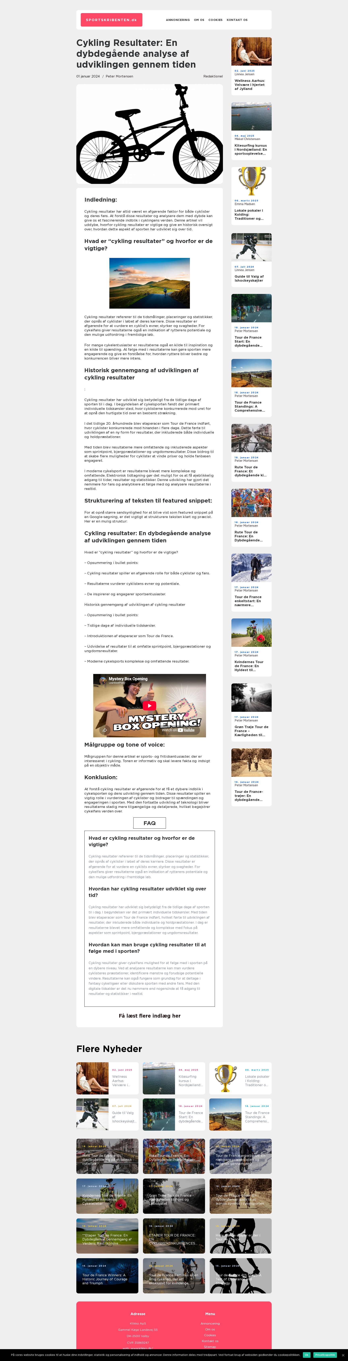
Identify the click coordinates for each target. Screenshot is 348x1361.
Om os (199, 20)
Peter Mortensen (119, 76)
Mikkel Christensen (247, 139)
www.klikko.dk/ (142, 1348)
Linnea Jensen (244, 74)
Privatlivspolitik (325, 1354)
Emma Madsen (245, 204)
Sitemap (210, 1347)
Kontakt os (237, 20)
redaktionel (213, 76)
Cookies (215, 20)
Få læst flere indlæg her (150, 1016)
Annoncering (178, 20)
